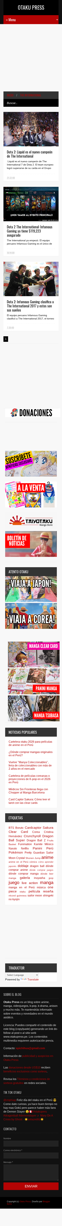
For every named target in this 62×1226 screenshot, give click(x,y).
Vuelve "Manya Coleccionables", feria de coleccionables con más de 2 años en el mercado (30, 765)
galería (25, 878)
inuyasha (39, 877)
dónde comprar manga (24, 873)
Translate (33, 979)
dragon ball (37, 866)
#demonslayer (27, 1115)
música (41, 887)
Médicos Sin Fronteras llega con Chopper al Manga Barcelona (28, 791)
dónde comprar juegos (41, 870)
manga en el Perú (22, 887)
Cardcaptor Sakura (39, 827)
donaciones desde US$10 (25, 1067)
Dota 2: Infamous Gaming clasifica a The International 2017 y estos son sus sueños (30, 306)
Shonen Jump (33, 858)
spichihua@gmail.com (30, 1048)
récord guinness (18, 895)
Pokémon (16, 852)
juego (14, 882)
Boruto (19, 827)
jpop (51, 878)
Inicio (10, 95)
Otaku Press (31, 7)
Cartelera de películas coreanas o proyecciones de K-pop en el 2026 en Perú (29, 779)
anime (47, 857)
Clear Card (18, 832)
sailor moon (35, 895)
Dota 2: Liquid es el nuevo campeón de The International (29, 154)
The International (30, 95)
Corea (36, 831)
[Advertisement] (31, 60)
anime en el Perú (18, 861)
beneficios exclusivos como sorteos (25, 1071)
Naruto (13, 848)
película (34, 891)
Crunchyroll (32, 836)
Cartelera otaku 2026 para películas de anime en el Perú (30, 743)
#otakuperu (40, 1111)
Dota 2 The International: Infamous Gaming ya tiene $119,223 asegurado (29, 231)
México (49, 844)
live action (30, 883)
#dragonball (10, 1115)
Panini (37, 848)
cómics (33, 861)
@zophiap (9, 1100)
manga (46, 882)
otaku (23, 891)
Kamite (38, 844)
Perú (49, 848)
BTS (11, 827)
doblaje (23, 866)
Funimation (25, 844)
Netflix (25, 848)
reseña (48, 891)
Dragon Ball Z (36, 840)
